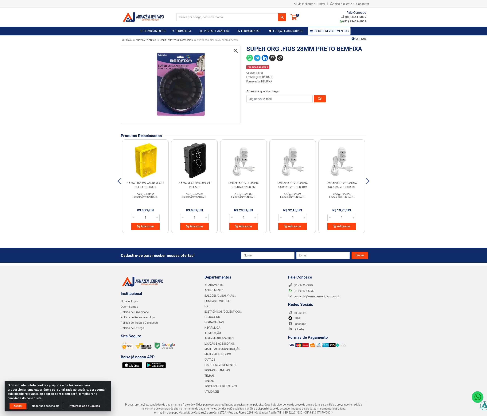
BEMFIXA (266, 81)
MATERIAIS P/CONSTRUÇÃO (222, 349)
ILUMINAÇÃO (213, 333)
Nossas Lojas (129, 301)
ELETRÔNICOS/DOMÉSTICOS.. (223, 311)
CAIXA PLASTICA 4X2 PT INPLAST (194, 185)
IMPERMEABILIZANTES (219, 338)
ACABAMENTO (214, 285)
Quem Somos (129, 306)
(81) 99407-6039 (354, 21)
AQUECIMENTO (214, 290)
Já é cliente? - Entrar (311, 3)
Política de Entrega (132, 328)
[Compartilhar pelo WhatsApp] (249, 58)
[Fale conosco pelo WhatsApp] (477, 397)
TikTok (296, 318)
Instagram (299, 312)
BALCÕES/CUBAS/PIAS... (220, 295)
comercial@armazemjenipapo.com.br (317, 296)
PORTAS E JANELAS (217, 370)
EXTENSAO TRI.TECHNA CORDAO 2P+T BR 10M (293, 185)
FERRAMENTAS (214, 322)
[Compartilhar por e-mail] (272, 58)
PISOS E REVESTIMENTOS (221, 365)
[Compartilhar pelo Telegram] (257, 58)
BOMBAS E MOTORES (218, 301)
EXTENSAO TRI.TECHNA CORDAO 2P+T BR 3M (342, 185)
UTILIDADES (212, 391)
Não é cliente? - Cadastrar (352, 3)
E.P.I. (207, 306)
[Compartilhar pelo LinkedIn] (265, 58)
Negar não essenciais (45, 405)
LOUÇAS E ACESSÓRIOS (220, 343)
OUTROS (210, 359)
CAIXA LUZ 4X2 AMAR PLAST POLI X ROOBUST (145, 185)
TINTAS (209, 381)
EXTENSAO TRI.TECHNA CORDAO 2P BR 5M (243, 185)
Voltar (360, 39)
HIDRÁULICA (212, 327)
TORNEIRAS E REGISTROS (221, 386)
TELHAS (210, 375)
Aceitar (18, 405)
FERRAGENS (212, 317)
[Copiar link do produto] (280, 58)
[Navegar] (119, 181)
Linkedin (298, 329)
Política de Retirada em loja (138, 317)
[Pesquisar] (282, 17)
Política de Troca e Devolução (139, 322)
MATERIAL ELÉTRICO (218, 354)
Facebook (299, 324)
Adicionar (147, 226)
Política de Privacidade (135, 312)
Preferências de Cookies (84, 405)
